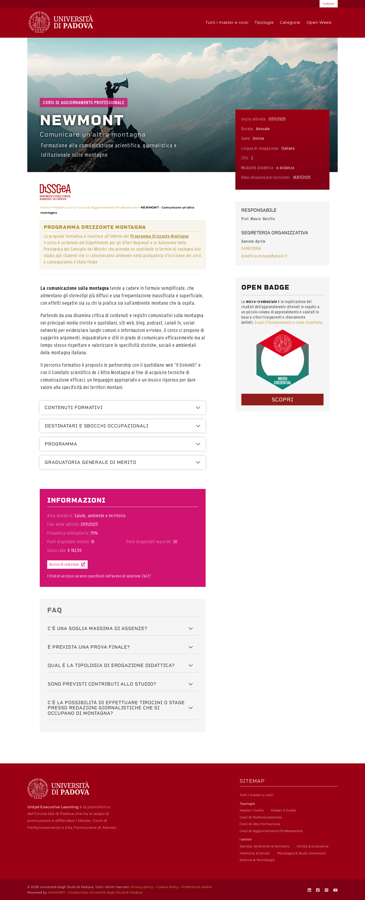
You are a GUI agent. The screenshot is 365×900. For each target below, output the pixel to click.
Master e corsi (64, 207)
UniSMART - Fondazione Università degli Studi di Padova (95, 892)
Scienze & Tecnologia (257, 860)
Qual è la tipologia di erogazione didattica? (111, 665)
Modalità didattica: (257, 167)
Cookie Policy (167, 887)
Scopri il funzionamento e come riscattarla (288, 322)
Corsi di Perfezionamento (261, 817)
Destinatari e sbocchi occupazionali (96, 425)
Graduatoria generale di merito (90, 462)
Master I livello (252, 810)
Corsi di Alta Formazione (260, 824)
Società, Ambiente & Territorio (264, 846)
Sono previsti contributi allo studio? (102, 684)
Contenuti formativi (74, 407)
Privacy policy (142, 887)
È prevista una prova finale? (89, 647)
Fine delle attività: (63, 524)
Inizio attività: (253, 119)
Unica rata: (57, 550)
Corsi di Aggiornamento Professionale (108, 207)
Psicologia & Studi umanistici (301, 853)
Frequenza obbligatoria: (68, 533)
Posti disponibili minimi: (68, 541)
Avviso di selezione (64, 564)
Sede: (245, 138)
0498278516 (251, 248)
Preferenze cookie (197, 887)
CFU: (245, 157)
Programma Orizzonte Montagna (159, 236)
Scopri (282, 399)
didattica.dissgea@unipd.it (264, 255)
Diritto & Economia (312, 846)
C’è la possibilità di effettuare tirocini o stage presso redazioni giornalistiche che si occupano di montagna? (116, 708)
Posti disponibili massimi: (149, 541)
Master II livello (283, 810)
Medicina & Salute (255, 853)
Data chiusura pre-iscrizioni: (266, 177)
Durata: (247, 128)
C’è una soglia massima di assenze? (97, 628)
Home (45, 207)
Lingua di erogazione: (260, 148)
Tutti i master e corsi (256, 795)
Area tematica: (60, 515)
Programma (61, 444)
